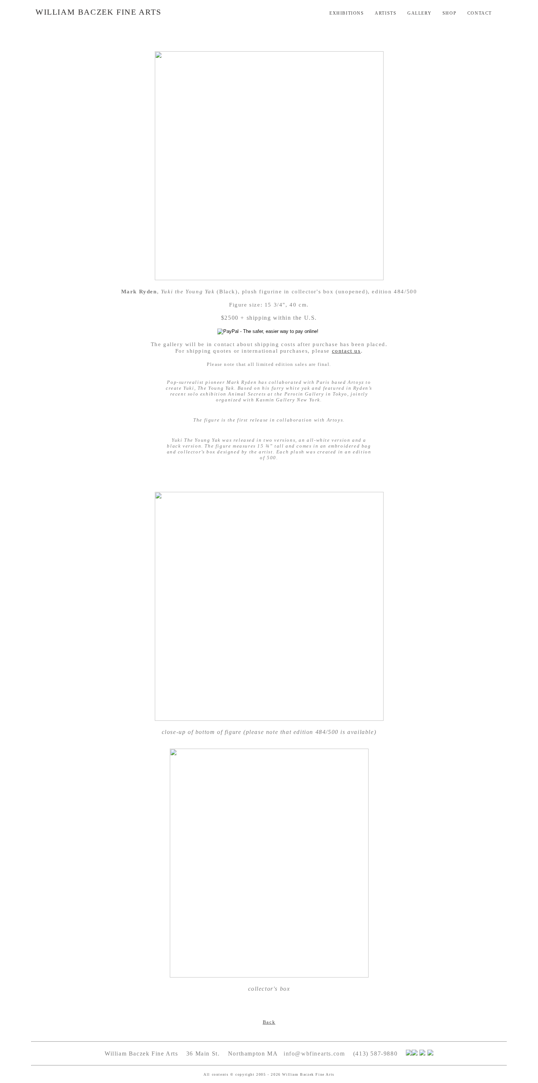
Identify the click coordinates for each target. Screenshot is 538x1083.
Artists (385, 13)
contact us (346, 351)
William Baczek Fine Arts (98, 11)
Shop (449, 13)
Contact (479, 13)
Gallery (419, 13)
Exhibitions (346, 13)
